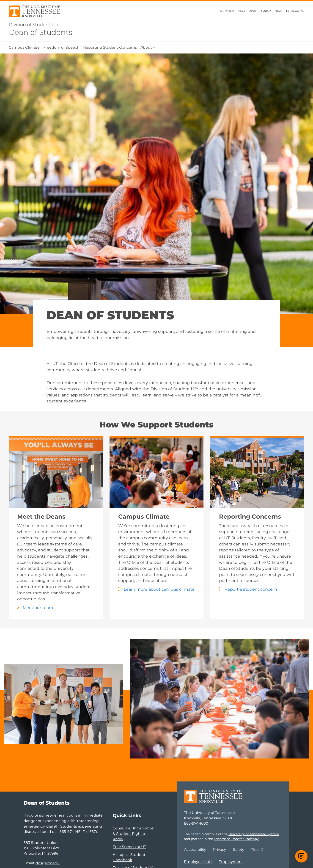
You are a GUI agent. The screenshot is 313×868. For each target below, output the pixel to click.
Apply (265, 11)
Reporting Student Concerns (110, 47)
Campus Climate (24, 47)
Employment (231, 862)
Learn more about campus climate (159, 589)
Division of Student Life (34, 24)
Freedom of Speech (61, 47)
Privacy (219, 849)
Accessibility (195, 849)
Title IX (257, 849)
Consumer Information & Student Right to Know (133, 833)
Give (278, 11)
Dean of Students (40, 32)
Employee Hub (198, 862)
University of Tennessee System (253, 834)
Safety (238, 849)
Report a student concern (251, 589)
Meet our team (38, 607)
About (146, 47)
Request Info (232, 11)
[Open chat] (301, 856)
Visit (253, 11)
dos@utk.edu (48, 863)
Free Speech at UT (129, 847)
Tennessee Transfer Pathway (236, 839)
